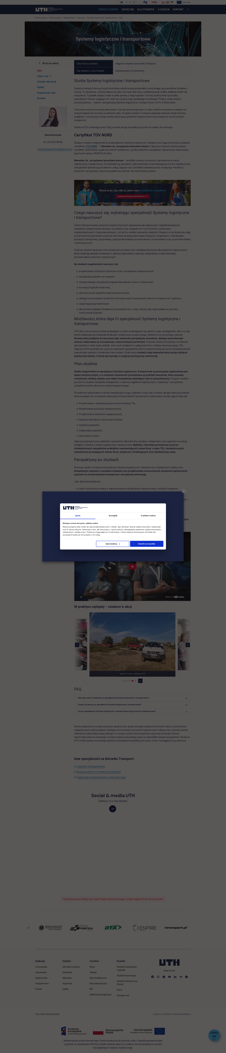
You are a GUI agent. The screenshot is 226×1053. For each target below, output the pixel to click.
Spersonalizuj (111, 544)
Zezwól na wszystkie (146, 544)
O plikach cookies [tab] (148, 516)
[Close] (184, 491)
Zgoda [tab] (77, 516)
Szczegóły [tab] (113, 516)
